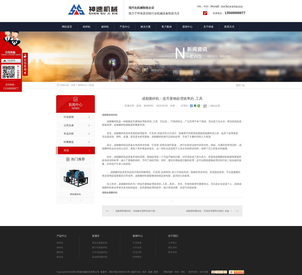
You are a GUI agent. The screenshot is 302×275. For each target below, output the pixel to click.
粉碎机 (86, 26)
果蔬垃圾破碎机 (99, 242)
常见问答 (137, 252)
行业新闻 (137, 242)
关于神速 (208, 26)
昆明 (156, 272)
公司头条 (137, 247)
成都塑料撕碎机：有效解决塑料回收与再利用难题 (137, 211)
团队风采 (172, 247)
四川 (144, 272)
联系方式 (229, 26)
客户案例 (167, 26)
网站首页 (67, 26)
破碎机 (105, 26)
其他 (91, 85)
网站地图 (214, 6)
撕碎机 (60, 252)
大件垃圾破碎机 (99, 252)
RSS (206, 6)
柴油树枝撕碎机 (99, 257)
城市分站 (136, 272)
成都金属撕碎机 (109, 192)
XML (199, 6)
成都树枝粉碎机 (109, 115)
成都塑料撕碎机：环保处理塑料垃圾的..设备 (207, 211)
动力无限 (203, 272)
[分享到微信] (198, 106)
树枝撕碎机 (75, 194)
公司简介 (172, 242)
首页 (73, 85)
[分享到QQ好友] (195, 106)
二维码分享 (214, 105)
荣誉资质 (172, 252)
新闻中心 (187, 26)
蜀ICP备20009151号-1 (120, 272)
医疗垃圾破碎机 (99, 247)
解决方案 (146, 26)
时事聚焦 (137, 257)
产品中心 (125, 26)
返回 (238, 85)
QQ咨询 (11, 60)
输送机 (60, 257)
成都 (150, 272)
